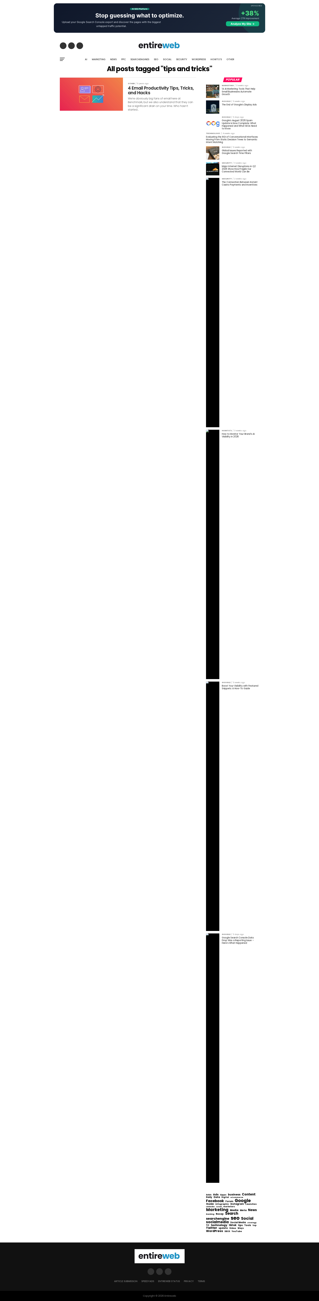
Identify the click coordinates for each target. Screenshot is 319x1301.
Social (247, 1218)
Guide (210, 1204)
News (252, 1210)
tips (240, 1225)
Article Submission (125, 1281)
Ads (216, 1194)
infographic (222, 1204)
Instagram (237, 1204)
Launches (251, 1204)
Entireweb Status (169, 1281)
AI (86, 59)
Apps (223, 1195)
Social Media (238, 1222)
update (223, 1228)
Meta (243, 1210)
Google (243, 1200)
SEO (156, 59)
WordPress (214, 1231)
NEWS (113, 59)
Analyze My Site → (243, 23)
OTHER (230, 59)
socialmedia (217, 1222)
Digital (225, 1197)
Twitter (211, 1228)
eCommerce (236, 1197)
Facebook (215, 1201)
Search (231, 1213)
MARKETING (99, 59)
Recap (220, 1214)
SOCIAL (167, 59)
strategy (252, 1223)
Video (232, 1228)
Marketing (217, 1210)
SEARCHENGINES (139, 59)
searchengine (217, 1218)
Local (219, 1207)
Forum (229, 1201)
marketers (229, 1207)
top (255, 1225)
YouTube (237, 1231)
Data (217, 1197)
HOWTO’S (216, 59)
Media (234, 1210)
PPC (123, 59)
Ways (241, 1228)
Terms (201, 1281)
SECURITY (181, 59)
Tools (247, 1225)
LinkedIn (210, 1207)
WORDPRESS (199, 59)
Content (249, 1194)
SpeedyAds (147, 1281)
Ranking (210, 1214)
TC (207, 1225)
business (234, 1194)
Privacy (189, 1281)
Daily (209, 1197)
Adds (209, 1195)
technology (219, 1225)
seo (235, 1218)
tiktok (232, 1225)
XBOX (227, 1232)
